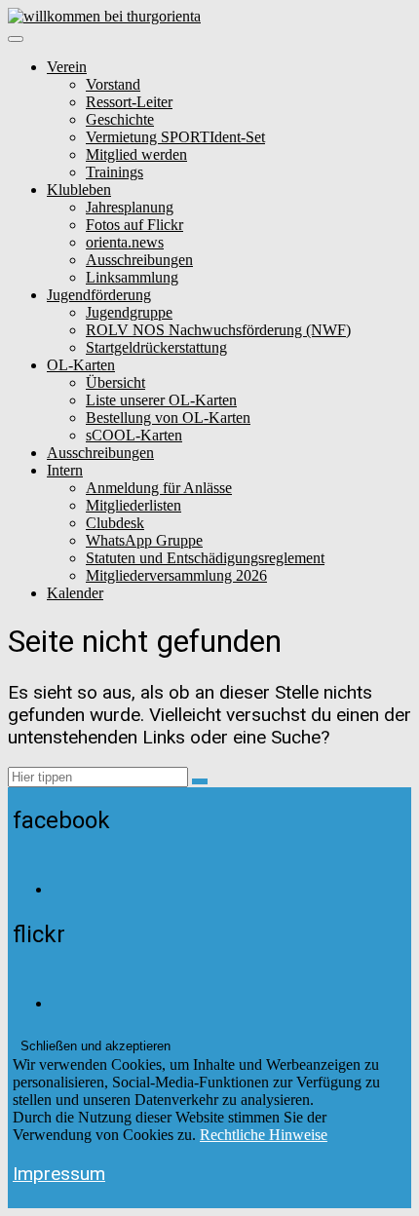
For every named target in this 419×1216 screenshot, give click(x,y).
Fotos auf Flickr (134, 224)
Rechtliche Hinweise (263, 1134)
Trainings (114, 172)
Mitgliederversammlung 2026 (176, 575)
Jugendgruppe (129, 312)
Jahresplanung (129, 207)
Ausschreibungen (139, 259)
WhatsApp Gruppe (144, 540)
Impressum (59, 1173)
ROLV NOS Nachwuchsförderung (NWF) (218, 330)
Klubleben (79, 189)
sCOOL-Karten (134, 435)
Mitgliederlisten (133, 505)
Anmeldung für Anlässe (159, 487)
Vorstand (113, 84)
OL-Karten (81, 365)
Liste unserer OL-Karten (161, 400)
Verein (67, 66)
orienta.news (125, 242)
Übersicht (115, 382)
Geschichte (120, 119)
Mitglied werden (136, 154)
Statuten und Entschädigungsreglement (205, 558)
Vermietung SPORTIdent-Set (175, 137)
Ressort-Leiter (129, 102)
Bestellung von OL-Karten (168, 417)
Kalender (75, 593)
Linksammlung (132, 277)
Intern (65, 470)
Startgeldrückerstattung (156, 347)
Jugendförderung (99, 294)
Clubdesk (115, 522)
